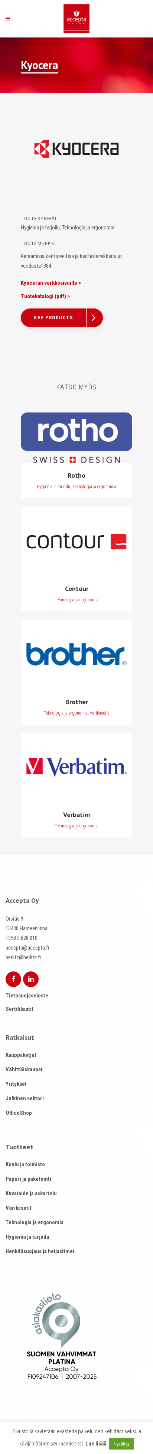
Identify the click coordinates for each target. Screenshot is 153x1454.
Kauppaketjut (21, 1055)
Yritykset (16, 1084)
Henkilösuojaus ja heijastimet (40, 1251)
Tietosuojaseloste (27, 995)
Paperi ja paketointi (28, 1179)
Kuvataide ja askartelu (31, 1193)
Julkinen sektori (25, 1098)
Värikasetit (19, 1208)
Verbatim (76, 814)
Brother (76, 701)
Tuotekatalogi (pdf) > (45, 296)
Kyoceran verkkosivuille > (51, 283)
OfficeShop (19, 1113)
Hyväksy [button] (121, 1444)
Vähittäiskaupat (24, 1069)
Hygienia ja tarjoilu (27, 1237)
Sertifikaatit (19, 1009)
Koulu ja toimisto (25, 1164)
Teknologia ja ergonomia (35, 1222)
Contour (76, 588)
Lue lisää (95, 1443)
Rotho (76, 475)
